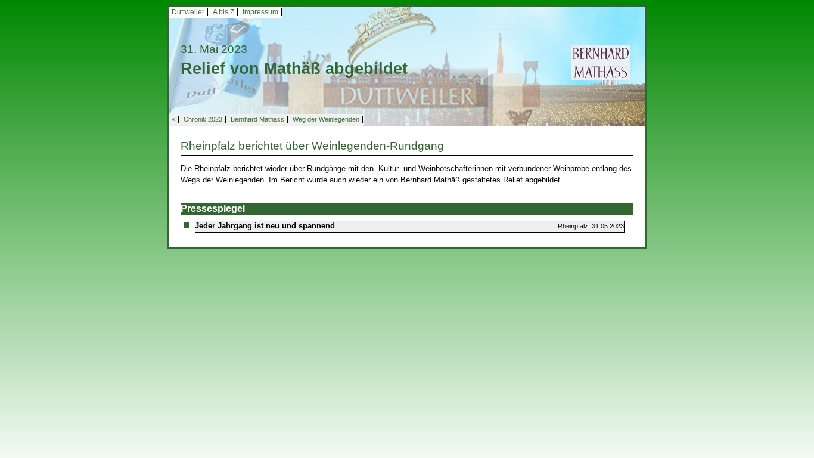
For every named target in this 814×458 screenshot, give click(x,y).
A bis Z (223, 12)
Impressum (260, 12)
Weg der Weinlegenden (326, 119)
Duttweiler (188, 12)
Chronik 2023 (203, 119)
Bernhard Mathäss (257, 119)
